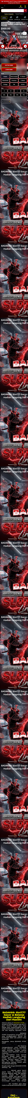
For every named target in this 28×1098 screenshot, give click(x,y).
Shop (2, 7)
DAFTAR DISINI (9, 65)
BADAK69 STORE (19, 1023)
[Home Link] (10, 6)
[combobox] (12, 10)
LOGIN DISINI (8, 69)
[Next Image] (25, 46)
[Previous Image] (2, 46)
